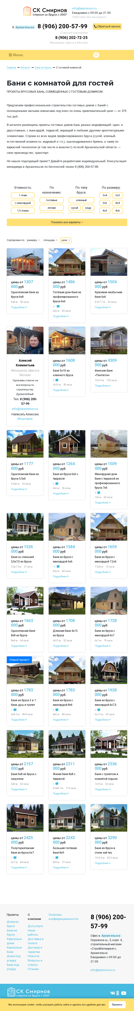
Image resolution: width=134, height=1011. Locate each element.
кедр (88, 207)
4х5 (105, 210)
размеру (32, 240)
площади (49, 240)
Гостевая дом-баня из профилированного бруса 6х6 (67, 297)
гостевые (51, 200)
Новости (33, 956)
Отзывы (33, 969)
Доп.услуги (35, 926)
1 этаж (23, 195)
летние (52, 207)
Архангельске (25, 27)
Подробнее (18, 307)
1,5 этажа (23, 210)
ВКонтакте (25, 419)
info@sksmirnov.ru (84, 8)
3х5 (117, 195)
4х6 (117, 210)
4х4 (117, 203)
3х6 (105, 203)
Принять (117, 1004)
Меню (17, 55)
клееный (81, 200)
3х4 (105, 195)
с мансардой (23, 203)
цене (64, 240)
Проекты (13, 914)
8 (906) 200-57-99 (63, 26)
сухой (74, 207)
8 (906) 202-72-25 (71, 37)
